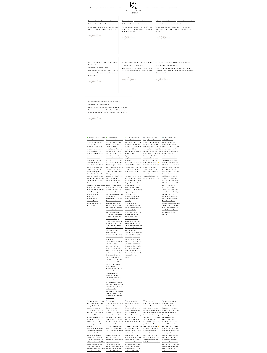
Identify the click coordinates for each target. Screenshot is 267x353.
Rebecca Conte (94, 23)
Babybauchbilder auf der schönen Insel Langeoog (139, 62)
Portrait (112, 23)
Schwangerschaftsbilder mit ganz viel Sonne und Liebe (175, 21)
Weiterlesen (95, 35)
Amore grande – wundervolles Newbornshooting (173, 62)
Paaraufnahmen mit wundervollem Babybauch (104, 101)
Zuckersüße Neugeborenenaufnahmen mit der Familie (141, 21)
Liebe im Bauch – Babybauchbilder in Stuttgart (105, 21)
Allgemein (107, 23)
